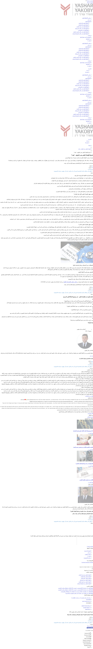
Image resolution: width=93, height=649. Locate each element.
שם (92, 165)
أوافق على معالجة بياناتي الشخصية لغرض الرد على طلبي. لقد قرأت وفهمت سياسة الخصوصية (73, 521)
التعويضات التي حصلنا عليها (85, 37)
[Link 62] (77, 136)
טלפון (92, 167)
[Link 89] (46, 472)
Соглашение (90, 169)
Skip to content (90, 1)
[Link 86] (46, 456)
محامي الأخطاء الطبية (86, 18)
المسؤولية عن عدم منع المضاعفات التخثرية (84, 463)
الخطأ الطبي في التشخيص (83, 30)
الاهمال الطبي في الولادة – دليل (84, 149)
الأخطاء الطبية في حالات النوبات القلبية (81, 32)
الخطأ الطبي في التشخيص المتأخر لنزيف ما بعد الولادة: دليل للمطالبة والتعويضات (77, 591)
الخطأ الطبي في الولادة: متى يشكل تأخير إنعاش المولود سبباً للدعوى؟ (79, 593)
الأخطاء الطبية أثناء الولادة (84, 25)
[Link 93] (79, 534)
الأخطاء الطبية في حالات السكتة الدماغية (81, 33)
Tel (92, 363)
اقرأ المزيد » (90, 433)
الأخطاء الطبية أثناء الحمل (84, 23)
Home (89, 145)
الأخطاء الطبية (88, 21)
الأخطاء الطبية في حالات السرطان (82, 28)
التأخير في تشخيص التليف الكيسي (86, 479)
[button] (90, 627)
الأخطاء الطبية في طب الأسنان (82, 26)
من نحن (89, 19)
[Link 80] (46, 424)
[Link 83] (46, 440)
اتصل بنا (89, 40)
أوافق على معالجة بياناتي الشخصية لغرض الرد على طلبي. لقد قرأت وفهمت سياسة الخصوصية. (73, 171)
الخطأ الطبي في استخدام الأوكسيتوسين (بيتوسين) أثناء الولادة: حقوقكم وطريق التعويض (75, 588)
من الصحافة (88, 39)
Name (91, 361)
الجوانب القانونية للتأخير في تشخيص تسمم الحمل (83, 447)
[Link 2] (77, 15)
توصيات (89, 35)
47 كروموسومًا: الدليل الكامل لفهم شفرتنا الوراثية (83, 430)
